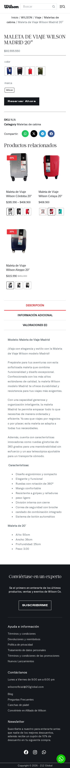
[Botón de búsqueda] (54, 6)
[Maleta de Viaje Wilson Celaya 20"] (51, 167)
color (7, 61)
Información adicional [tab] (35, 315)
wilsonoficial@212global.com (26, 686)
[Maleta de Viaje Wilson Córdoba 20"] (18, 167)
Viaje (38, 17)
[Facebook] (26, 752)
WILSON (26, 17)
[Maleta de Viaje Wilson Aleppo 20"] (18, 241)
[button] (25, 133)
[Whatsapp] (44, 752)
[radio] (9, 71)
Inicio (14, 17)
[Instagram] (35, 752)
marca (8, 82)
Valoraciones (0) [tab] (35, 325)
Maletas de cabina (29, 124)
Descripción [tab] (35, 305)
